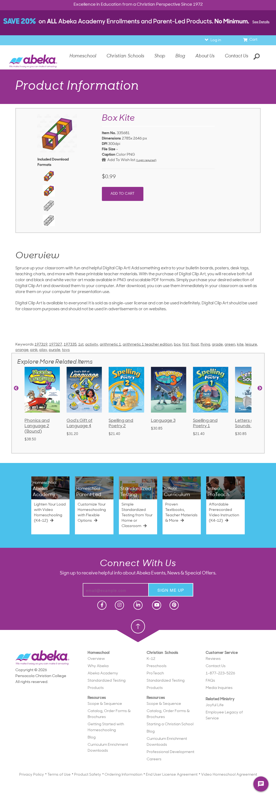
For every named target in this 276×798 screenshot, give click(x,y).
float (195, 345)
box (177, 345)
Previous (16, 388)
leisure (251, 345)
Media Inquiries (219, 688)
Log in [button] (216, 40)
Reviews (213, 659)
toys (66, 350)
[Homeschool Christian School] (101, 605)
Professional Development (170, 752)
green (230, 345)
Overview (96, 659)
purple (54, 350)
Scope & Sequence (105, 704)
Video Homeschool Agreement (229, 775)
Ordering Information (123, 775)
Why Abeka (98, 666)
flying (205, 345)
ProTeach (155, 673)
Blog (92, 738)
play (43, 350)
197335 (70, 345)
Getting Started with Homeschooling (106, 727)
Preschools (157, 666)
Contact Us (236, 56)
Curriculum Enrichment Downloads (108, 748)
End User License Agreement (172, 775)
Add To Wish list (120, 160)
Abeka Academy (103, 673)
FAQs (210, 681)
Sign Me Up (170, 590)
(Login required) (146, 160)
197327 (55, 345)
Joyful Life (215, 705)
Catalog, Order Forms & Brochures (109, 714)
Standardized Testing (107, 681)
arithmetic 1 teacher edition (147, 345)
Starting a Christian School (170, 724)
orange (22, 350)
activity (91, 345)
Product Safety (87, 775)
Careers (154, 759)
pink (34, 350)
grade (217, 345)
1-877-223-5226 (220, 673)
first (185, 345)
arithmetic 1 (110, 345)
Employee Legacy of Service (224, 715)
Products (96, 688)
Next (260, 388)
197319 (40, 345)
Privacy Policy (31, 775)
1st (81, 345)
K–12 (151, 659)
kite (240, 345)
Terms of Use (59, 775)
